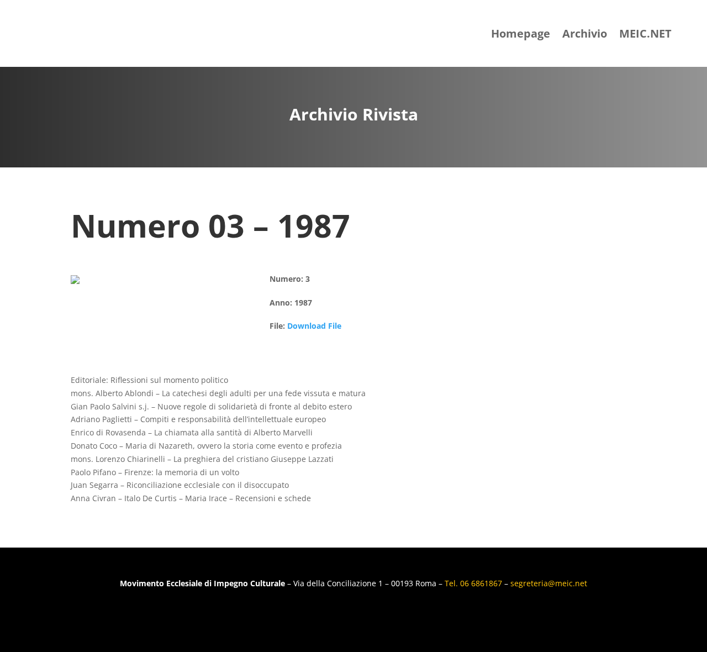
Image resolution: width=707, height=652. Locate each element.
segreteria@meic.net (548, 583)
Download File (314, 325)
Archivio (584, 33)
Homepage (520, 33)
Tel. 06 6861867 (474, 583)
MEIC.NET (645, 33)
